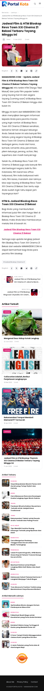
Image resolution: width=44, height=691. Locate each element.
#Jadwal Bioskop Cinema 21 (14, 262)
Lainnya (14, 12)
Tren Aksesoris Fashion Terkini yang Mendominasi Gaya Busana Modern (26, 588)
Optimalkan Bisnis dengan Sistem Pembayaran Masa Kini (25, 606)
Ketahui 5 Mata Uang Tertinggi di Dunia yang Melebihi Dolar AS (25, 626)
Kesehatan (15, 538)
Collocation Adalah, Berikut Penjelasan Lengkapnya (17, 377)
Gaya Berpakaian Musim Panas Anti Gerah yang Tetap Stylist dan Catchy (26, 486)
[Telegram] (26, 71)
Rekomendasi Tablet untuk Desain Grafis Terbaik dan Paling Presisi (25, 519)
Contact (34, 682)
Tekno (13, 515)
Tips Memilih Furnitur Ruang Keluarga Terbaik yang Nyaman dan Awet (26, 530)
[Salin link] (36, 71)
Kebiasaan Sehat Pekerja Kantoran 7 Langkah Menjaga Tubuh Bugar (26, 578)
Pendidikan (15, 550)
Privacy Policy (22, 682)
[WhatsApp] (21, 71)
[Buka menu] (40, 3)
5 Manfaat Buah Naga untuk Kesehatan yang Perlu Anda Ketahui (26, 616)
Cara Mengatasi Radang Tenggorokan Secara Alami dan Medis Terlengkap (24, 542)
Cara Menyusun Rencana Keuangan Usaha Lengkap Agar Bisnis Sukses (26, 497)
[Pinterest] (31, 71)
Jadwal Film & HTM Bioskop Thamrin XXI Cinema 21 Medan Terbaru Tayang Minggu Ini (22, 460)
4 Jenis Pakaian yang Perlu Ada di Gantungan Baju (25, 646)
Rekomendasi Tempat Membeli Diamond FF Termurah (18, 418)
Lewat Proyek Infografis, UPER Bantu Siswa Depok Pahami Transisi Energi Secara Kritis (26, 555)
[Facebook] (12, 71)
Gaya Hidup (15, 525)
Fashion (14, 481)
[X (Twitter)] (17, 71)
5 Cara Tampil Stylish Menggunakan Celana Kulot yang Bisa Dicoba (26, 636)
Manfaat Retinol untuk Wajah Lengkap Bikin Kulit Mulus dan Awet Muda (25, 567)
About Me (10, 682)
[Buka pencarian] (35, 4)
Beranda (5, 12)
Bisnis (13, 493)
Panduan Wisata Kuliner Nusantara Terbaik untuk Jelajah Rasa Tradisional (26, 508)
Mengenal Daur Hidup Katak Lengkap (21, 338)
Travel (13, 503)
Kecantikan (15, 562)
